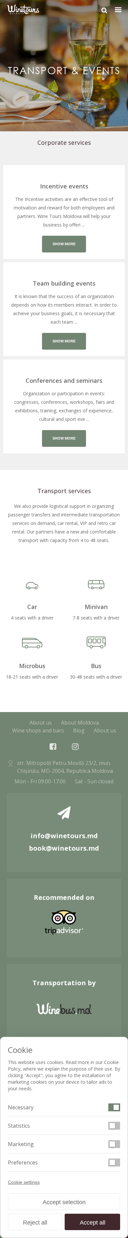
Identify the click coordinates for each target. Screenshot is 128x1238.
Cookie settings (24, 1182)
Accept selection (64, 1202)
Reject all (35, 1222)
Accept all (92, 1222)
